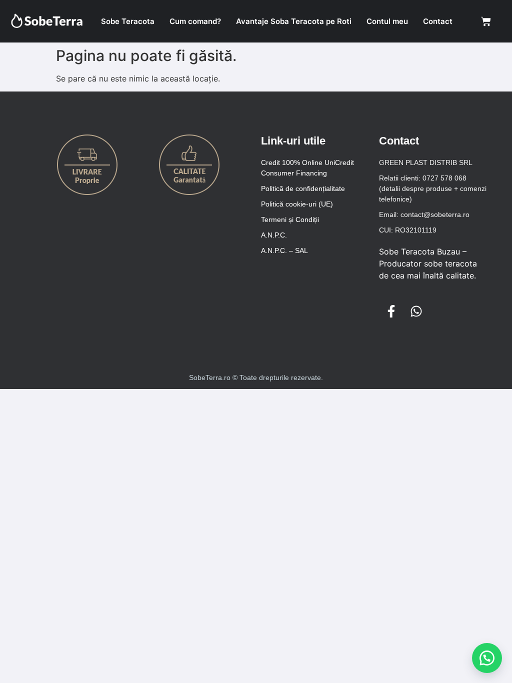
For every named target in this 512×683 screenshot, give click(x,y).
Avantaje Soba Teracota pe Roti (294, 21)
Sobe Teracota (127, 21)
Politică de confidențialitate (303, 188)
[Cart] (486, 21)
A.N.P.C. (274, 235)
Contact (437, 21)
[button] (487, 658)
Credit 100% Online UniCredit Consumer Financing (307, 167)
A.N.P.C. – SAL (284, 250)
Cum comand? (195, 21)
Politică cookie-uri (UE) (297, 204)
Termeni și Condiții (290, 220)
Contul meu (387, 21)
